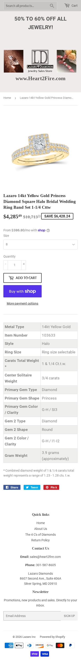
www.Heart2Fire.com (40, 78)
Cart (74, 5)
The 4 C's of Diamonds (40, 534)
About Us (40, 529)
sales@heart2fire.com (45, 557)
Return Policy (40, 540)
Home (7, 97)
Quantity (9, 256)
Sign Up (69, 616)
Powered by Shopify (52, 636)
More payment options (22, 303)
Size (6, 235)
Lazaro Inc (29, 636)
